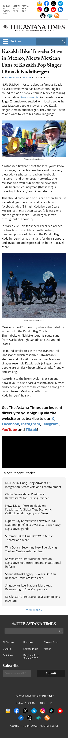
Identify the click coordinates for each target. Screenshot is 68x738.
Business (28, 642)
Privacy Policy (25, 703)
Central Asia (51, 642)
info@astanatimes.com (42, 725)
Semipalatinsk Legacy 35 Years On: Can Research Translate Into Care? (30, 576)
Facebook (10, 424)
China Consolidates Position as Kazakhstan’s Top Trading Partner (27, 496)
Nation (47, 648)
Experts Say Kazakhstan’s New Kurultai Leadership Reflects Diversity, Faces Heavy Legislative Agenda (33, 525)
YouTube (9, 429)
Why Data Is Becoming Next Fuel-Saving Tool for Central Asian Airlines (31, 549)
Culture (26, 77)
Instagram (30, 424)
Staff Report (12, 77)
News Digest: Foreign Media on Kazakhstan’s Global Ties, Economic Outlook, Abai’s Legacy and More (28, 509)
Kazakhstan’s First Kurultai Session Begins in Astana (32, 598)
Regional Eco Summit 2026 (31, 657)
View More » (34, 610)
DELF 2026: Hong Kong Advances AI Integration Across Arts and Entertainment (33, 485)
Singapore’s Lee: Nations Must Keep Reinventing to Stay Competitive (28, 587)
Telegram (50, 424)
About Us (46, 703)
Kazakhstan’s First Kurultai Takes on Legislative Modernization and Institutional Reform (33, 563)
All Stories (8, 642)
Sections (15, 41)
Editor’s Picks (30, 648)
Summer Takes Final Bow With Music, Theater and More (29, 538)
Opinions (8, 655)
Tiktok (31, 429)
